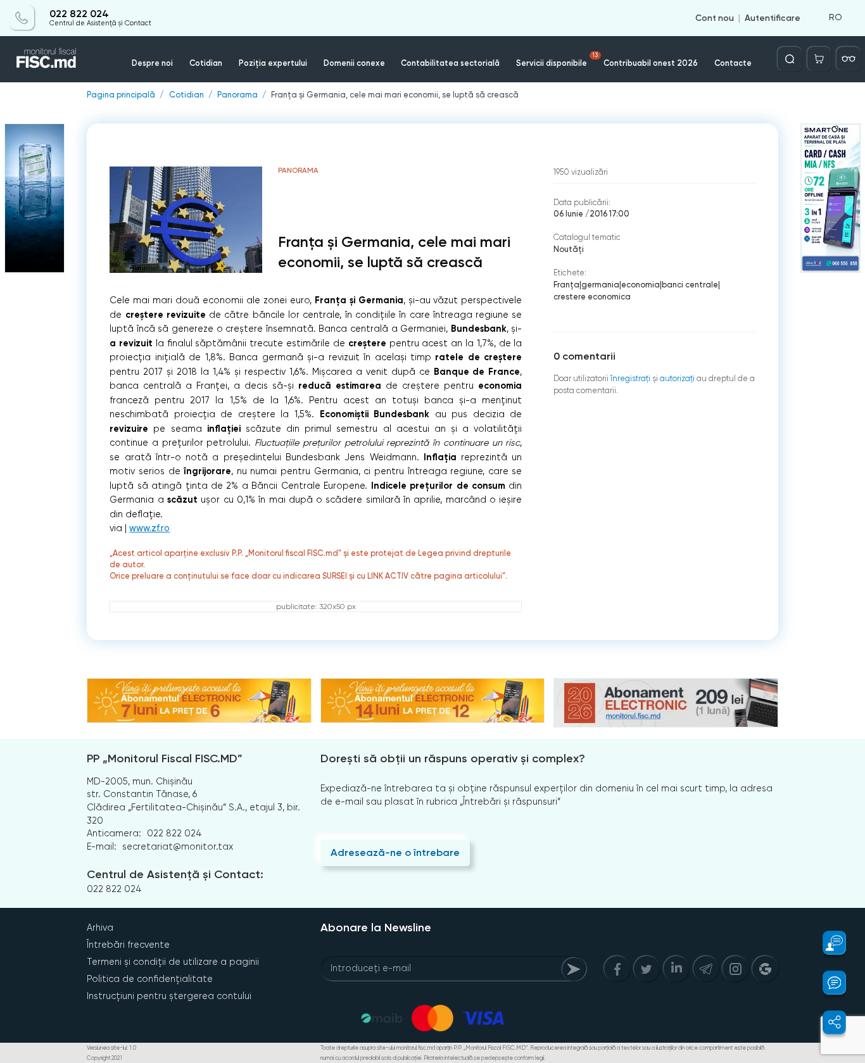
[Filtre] (849, 59)
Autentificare (772, 18)
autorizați (677, 378)
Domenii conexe (354, 63)
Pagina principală (121, 95)
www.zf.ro (149, 528)
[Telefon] (22, 18)
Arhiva (100, 927)
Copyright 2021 (104, 1058)
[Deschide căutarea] (790, 59)
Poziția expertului (273, 63)
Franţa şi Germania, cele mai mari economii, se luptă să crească (395, 95)
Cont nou (714, 18)
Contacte (733, 63)
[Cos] (819, 59)
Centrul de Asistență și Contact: (175, 874)
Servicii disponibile (557, 60)
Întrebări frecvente (128, 945)
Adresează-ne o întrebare (395, 852)
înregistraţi (630, 378)
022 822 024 (79, 14)
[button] (827, 942)
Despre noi (152, 63)
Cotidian (205, 63)
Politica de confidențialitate (150, 979)
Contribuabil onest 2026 (650, 63)
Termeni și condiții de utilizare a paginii (173, 962)
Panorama (237, 95)
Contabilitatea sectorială (450, 63)
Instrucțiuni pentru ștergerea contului (169, 996)
